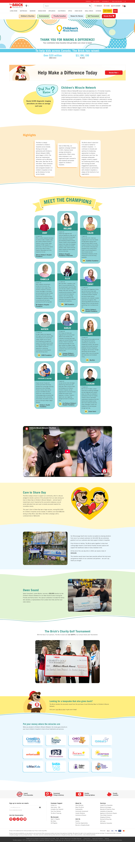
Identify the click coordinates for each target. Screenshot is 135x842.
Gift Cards (102, 821)
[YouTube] (24, 819)
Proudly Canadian (60, 16)
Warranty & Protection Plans (107, 809)
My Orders (53, 821)
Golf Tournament (93, 16)
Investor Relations (80, 813)
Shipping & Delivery (105, 817)
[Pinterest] (21, 819)
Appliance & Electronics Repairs (108, 813)
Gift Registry (54, 823)
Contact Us (54, 805)
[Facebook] (10, 819)
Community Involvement (81, 811)
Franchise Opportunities (81, 823)
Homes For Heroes (77, 16)
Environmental (44, 16)
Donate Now (108, 16)
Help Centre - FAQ (55, 807)
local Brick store (60, 709)
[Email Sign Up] (40, 807)
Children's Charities (27, 16)
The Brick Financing (56, 813)
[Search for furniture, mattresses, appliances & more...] (90, 6)
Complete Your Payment (57, 809)
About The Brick (79, 807)
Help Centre (96, 1)
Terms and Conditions (97, 838)
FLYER (107, 6)
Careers (77, 821)
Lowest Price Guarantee (106, 805)
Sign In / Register (55, 819)
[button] (34, 6)
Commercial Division (80, 815)
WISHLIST (99, 6)
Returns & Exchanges (105, 807)
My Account (54, 817)
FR (125, 1)
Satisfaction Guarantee (106, 823)
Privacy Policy (87, 838)
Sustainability (105, 1)
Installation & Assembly (106, 811)
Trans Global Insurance (106, 815)
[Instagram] (14, 819)
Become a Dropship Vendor (82, 825)
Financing (88, 1)
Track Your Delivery (117, 1)
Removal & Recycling (105, 819)
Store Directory (79, 805)
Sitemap (107, 838)
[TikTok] (17, 819)
